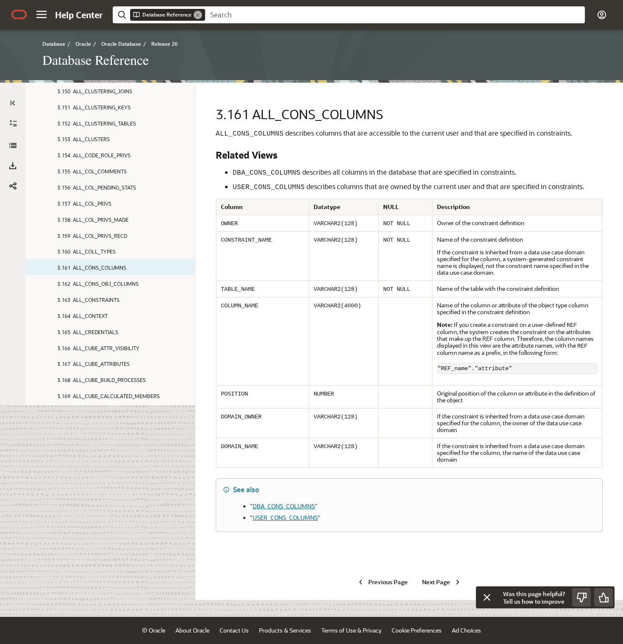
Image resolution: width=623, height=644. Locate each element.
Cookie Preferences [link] (417, 630)
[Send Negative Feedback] (581, 597)
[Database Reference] (12, 145)
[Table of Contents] (12, 103)
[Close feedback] (487, 597)
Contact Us (234, 630)
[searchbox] (395, 15)
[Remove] (198, 15)
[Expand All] (13, 123)
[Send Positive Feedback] (603, 597)
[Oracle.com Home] (19, 14)
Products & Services (285, 630)
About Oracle (192, 630)
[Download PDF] (12, 165)
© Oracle (153, 630)
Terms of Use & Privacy (351, 630)
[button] (41, 14)
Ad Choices (466, 630)
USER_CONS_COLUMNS (285, 517)
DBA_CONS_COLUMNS (284, 506)
